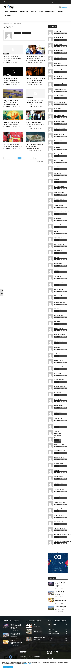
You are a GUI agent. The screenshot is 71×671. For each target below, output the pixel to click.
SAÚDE (5, 97)
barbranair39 (58, 76)
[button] (65, 19)
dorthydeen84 (58, 160)
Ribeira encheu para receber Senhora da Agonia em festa (59, 593)
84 (23, 158)
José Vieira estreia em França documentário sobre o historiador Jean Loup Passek (35, 58)
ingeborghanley (59, 238)
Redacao (56, 438)
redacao (8, 62)
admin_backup (58, 50)
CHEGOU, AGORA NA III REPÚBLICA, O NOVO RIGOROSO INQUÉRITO (11, 102)
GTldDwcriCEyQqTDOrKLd (62, 212)
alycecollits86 (58, 57)
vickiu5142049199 (59, 515)
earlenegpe (57, 167)
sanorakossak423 (59, 451)
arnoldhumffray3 (59, 70)
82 (15, 158)
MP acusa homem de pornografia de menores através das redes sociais (11, 80)
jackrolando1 (58, 250)
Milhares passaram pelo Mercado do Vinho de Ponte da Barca (35, 124)
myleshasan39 (58, 367)
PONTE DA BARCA (30, 119)
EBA (34, 624)
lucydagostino (58, 315)
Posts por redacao (16, 23)
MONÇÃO (6, 119)
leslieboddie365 (59, 289)
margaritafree (58, 341)
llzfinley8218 (58, 296)
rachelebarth (58, 418)
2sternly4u (57, 31)
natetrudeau (58, 373)
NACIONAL (6, 53)
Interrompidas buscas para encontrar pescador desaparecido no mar (34, 146)
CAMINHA (28, 141)
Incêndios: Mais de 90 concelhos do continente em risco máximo (12, 58)
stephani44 (57, 470)
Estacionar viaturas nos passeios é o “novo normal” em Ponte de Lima (39, 632)
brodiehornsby (58, 83)
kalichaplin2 (57, 276)
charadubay (57, 108)
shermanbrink (58, 463)
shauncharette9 (59, 457)
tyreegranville (58, 509)
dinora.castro (58, 147)
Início (4, 23)
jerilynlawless (58, 263)
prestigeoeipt (58, 405)
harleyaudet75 (58, 218)
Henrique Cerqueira (60, 225)
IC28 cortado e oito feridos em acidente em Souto (60, 600)
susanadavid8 (58, 476)
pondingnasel (58, 399)
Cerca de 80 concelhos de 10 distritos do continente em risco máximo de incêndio (35, 80)
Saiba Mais (27, 663)
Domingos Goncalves (60, 154)
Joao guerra (57, 270)
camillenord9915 (59, 96)
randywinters (58, 425)
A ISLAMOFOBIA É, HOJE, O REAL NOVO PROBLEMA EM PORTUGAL (34, 102)
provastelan (58, 412)
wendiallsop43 (58, 522)
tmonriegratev (58, 496)
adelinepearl (58, 44)
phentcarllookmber (60, 386)
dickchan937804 (59, 141)
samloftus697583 (59, 444)
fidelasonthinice (59, 192)
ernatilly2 (57, 179)
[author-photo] (9, 35)
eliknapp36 (57, 173)
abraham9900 (58, 37)
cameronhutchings (60, 89)
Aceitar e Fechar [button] (8, 667)
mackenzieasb (58, 328)
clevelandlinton (59, 115)
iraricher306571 (59, 244)
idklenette (57, 231)
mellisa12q (57, 354)
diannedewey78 (59, 134)
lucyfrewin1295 (59, 321)
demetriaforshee (59, 128)
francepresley (58, 205)
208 (32, 158)
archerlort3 (57, 63)
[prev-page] (4, 158)
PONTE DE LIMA (7, 75)
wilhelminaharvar (59, 528)
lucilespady (57, 309)
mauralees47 (58, 347)
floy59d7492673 (59, 199)
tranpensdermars (59, 502)
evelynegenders (59, 186)
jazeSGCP (57, 257)
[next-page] (35, 158)
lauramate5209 (59, 283)
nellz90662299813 (59, 380)
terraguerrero (58, 483)
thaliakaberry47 (59, 489)
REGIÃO (5, 141)
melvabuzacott (59, 360)
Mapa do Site (7, 1)
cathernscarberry (59, 102)
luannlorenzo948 (59, 302)
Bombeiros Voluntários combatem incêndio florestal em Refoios (60, 608)
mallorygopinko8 (59, 334)
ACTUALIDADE (29, 97)
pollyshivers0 (58, 392)
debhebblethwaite (59, 121)
